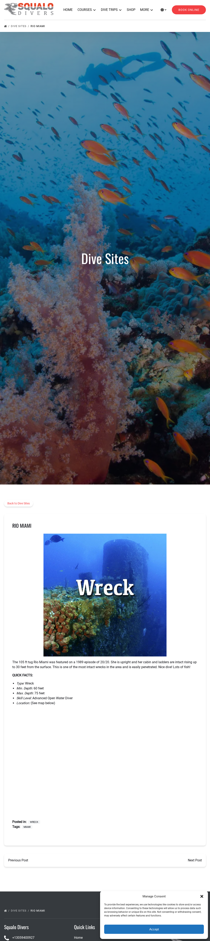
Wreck (34, 822)
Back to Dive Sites (18, 503)
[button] (202, 896)
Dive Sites (19, 26)
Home (68, 10)
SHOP (131, 10)
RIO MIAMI (38, 26)
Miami (27, 827)
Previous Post (18, 860)
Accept (154, 929)
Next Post (195, 860)
